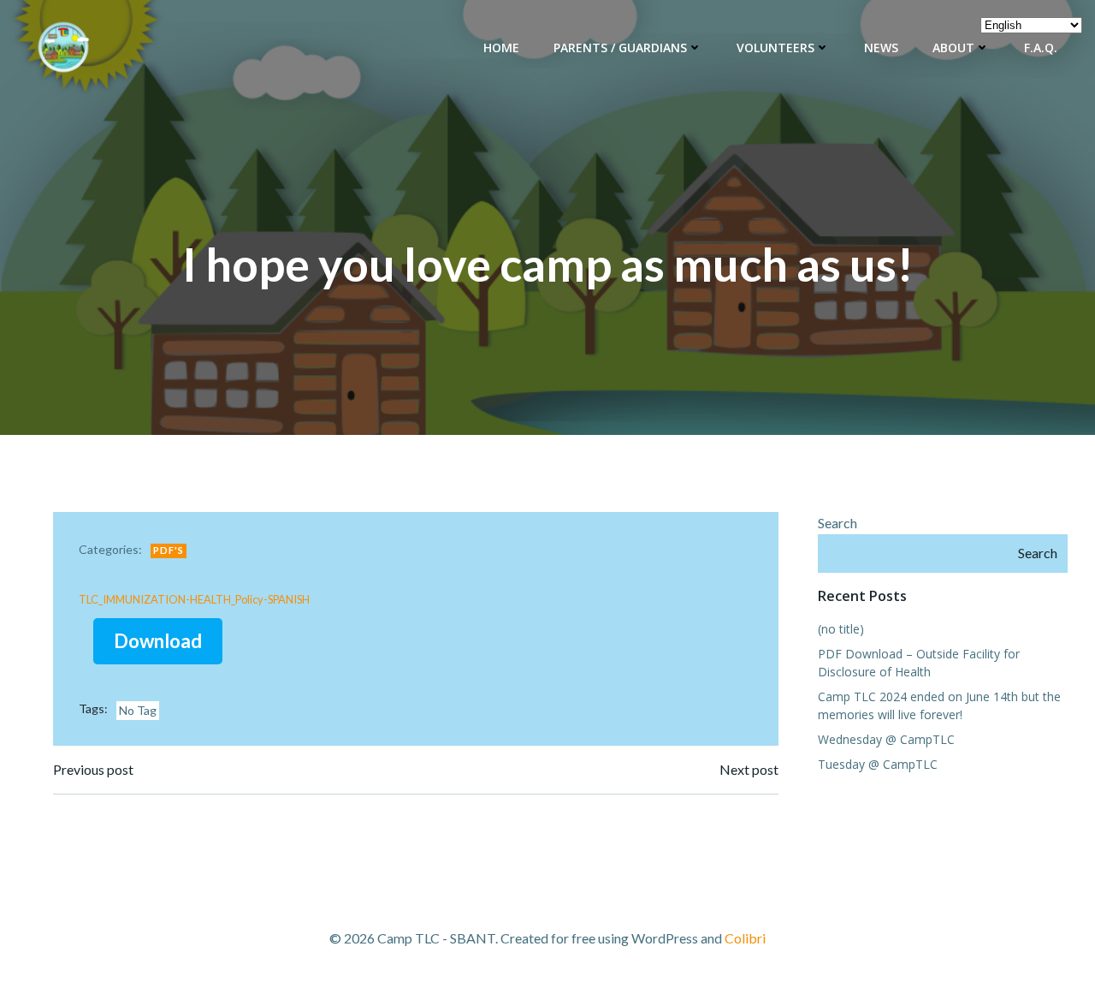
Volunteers (775, 47)
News (881, 47)
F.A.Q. (1040, 47)
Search (837, 523)
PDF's (168, 550)
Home (501, 47)
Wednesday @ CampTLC (886, 739)
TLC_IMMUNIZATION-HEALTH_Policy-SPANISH (194, 599)
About (953, 47)
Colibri (745, 938)
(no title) (841, 629)
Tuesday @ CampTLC (878, 764)
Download (158, 640)
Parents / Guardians (620, 47)
